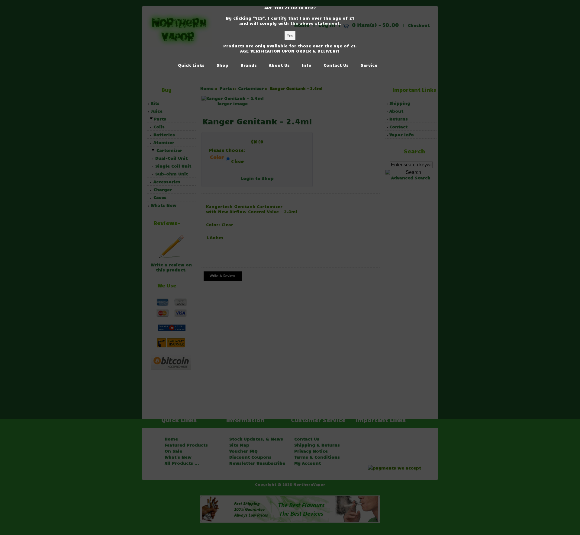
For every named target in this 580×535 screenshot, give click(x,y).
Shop (222, 65)
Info (306, 65)
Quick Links (191, 65)
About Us (279, 65)
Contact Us (336, 65)
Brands (248, 65)
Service (369, 65)
